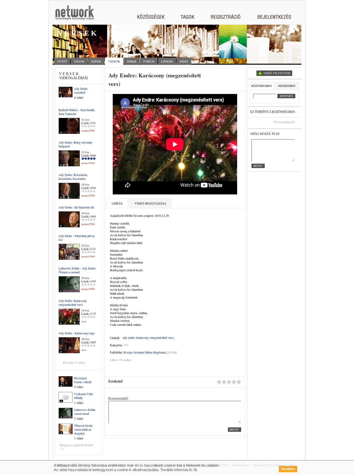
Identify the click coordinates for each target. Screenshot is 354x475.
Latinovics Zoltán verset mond (84, 412)
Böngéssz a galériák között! (76, 445)
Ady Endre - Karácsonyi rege (77, 333)
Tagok (79, 61)
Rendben (288, 469)
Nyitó (62, 61)
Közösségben (261, 86)
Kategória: (116, 345)
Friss (184, 61)
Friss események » (285, 122)
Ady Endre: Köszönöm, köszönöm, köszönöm (73, 177)
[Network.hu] (74, 15)
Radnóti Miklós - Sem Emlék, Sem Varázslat (77, 112)
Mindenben (286, 86)
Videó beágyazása (150, 203)
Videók (114, 61)
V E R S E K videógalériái (73, 76)
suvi (83, 321)
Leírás (117, 203)
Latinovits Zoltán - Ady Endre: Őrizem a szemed (77, 270)
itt (195, 469)
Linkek (167, 61)
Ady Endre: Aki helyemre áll (76, 207)
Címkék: (115, 338)
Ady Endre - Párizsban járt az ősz (77, 238)
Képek (96, 61)
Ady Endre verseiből (81, 90)
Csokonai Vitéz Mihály (83, 396)
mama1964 (88, 130)
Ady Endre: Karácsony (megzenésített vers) (73, 302)
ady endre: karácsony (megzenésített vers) (148, 338)
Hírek (132, 61)
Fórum (148, 61)
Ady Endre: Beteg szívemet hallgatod (75, 144)
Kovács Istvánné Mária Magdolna (144, 352)
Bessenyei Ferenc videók (82, 380)
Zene (126, 345)
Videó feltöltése (277, 73)
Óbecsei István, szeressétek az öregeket (83, 429)
